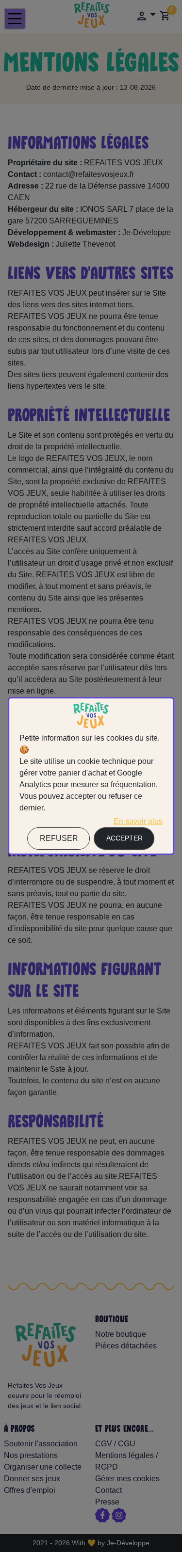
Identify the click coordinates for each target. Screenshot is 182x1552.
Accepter (124, 838)
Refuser (59, 838)
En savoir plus (138, 821)
